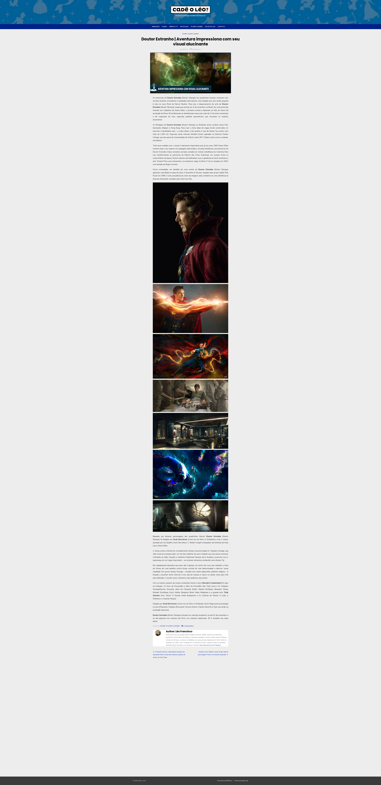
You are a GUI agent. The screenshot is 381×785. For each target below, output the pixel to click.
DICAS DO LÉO (210, 27)
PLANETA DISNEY (197, 27)
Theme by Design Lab (241, 781)
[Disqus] (190, 690)
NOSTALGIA (184, 27)
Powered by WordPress (224, 781)
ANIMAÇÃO (156, 27)
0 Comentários (188, 626)
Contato (221, 27)
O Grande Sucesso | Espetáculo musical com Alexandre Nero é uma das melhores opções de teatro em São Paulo (169, 654)
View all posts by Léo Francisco (210, 645)
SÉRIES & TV (173, 27)
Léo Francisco (196, 49)
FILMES (164, 27)
